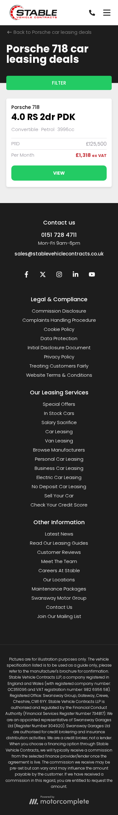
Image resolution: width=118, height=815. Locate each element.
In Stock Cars (59, 413)
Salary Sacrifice (59, 422)
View (59, 173)
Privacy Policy (59, 356)
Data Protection (59, 338)
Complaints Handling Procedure (59, 320)
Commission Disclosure (59, 311)
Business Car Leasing (59, 468)
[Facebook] (26, 276)
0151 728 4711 (59, 235)
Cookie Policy (59, 329)
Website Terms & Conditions (59, 375)
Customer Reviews (59, 552)
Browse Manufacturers (59, 449)
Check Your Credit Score (59, 504)
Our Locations (59, 579)
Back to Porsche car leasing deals (52, 32)
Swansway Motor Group (59, 598)
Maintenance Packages (59, 588)
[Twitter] (43, 276)
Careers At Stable (59, 570)
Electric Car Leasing (59, 477)
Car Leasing (59, 431)
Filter (59, 83)
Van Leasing (59, 440)
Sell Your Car (59, 495)
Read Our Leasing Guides (59, 543)
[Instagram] (59, 276)
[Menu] (106, 12)
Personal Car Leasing (59, 459)
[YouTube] (92, 276)
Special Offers (59, 404)
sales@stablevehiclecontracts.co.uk (59, 253)
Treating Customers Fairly (59, 366)
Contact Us (59, 607)
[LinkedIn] (75, 276)
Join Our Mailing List (59, 616)
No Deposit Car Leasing (59, 486)
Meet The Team (59, 561)
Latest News (59, 533)
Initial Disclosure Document (59, 347)
